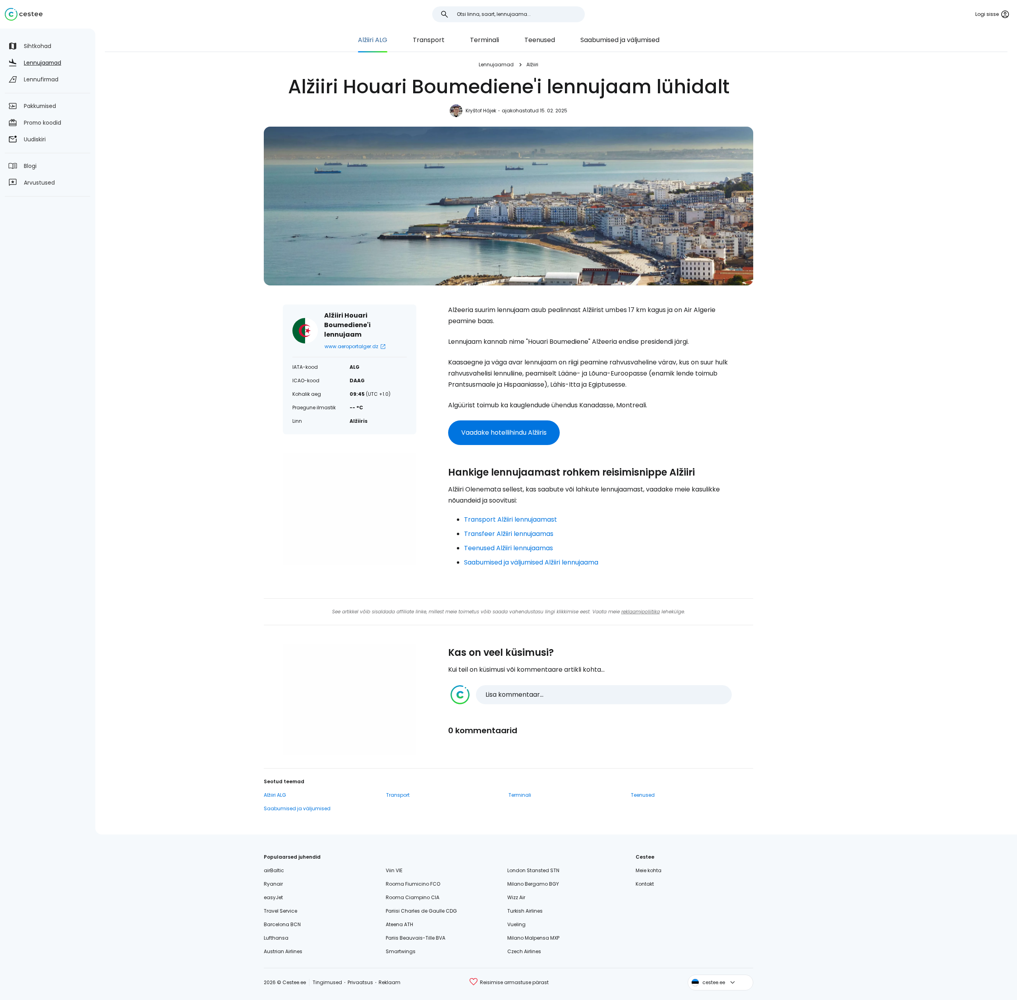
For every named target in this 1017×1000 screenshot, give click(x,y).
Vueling (516, 924)
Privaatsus (360, 982)
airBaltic (274, 870)
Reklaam (389, 982)
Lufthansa (276, 937)
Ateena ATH (399, 924)
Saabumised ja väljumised (619, 39)
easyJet (273, 897)
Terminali (484, 39)
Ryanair (273, 884)
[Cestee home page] (24, 14)
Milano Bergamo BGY (533, 884)
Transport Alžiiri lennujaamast (510, 519)
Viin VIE (394, 870)
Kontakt (645, 884)
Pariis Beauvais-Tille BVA (415, 937)
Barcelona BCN (282, 924)
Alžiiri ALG (372, 39)
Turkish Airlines (525, 911)
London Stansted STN (533, 870)
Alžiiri (532, 64)
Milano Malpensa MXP (533, 937)
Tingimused (327, 982)
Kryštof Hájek (481, 110)
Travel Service (280, 911)
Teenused (539, 39)
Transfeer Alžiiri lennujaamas (508, 533)
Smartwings (401, 951)
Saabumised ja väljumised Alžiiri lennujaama (531, 562)
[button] (591, 695)
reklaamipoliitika (640, 611)
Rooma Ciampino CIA (412, 897)
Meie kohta (648, 870)
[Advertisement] (349, 509)
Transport (429, 39)
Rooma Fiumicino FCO (413, 884)
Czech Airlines (524, 951)
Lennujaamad (496, 64)
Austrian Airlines (283, 951)
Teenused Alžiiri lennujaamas (508, 548)
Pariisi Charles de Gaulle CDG (421, 911)
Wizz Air (516, 897)
